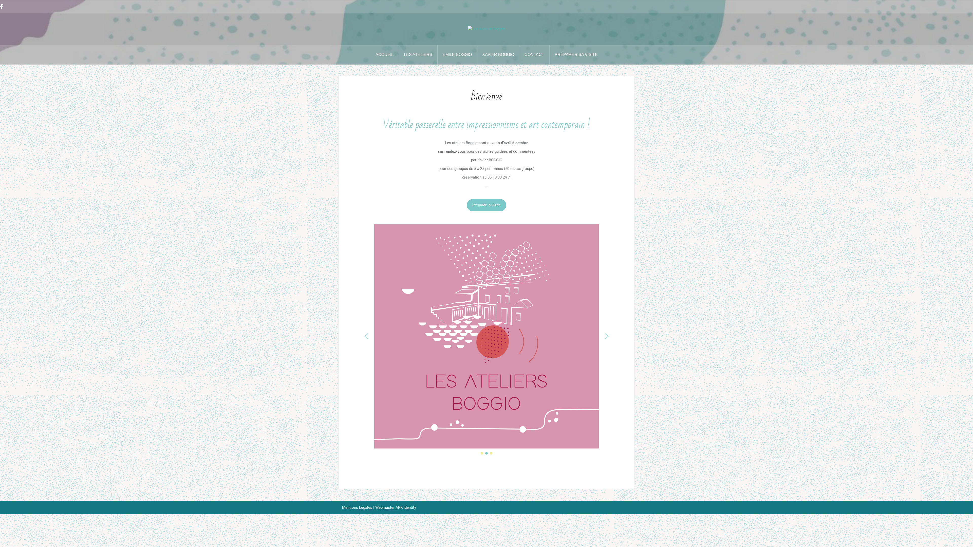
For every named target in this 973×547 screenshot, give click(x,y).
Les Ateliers (418, 54)
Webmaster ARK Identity (395, 507)
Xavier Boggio (498, 54)
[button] (366, 336)
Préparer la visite (486, 205)
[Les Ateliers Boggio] (486, 29)
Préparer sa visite (576, 54)
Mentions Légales (357, 507)
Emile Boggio (457, 54)
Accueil (385, 54)
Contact (534, 54)
